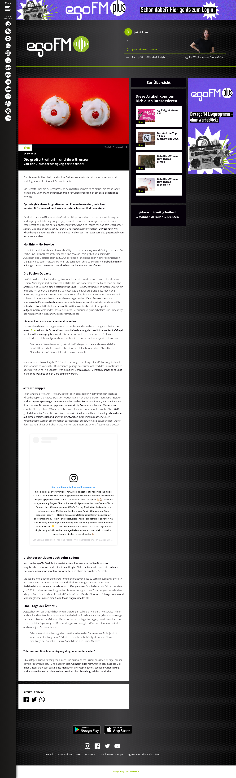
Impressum (91, 754)
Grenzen (173, 217)
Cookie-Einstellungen (112, 754)
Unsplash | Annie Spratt (113, 147)
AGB (78, 754)
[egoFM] (58, 56)
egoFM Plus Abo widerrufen (143, 754)
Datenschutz (65, 754)
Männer (144, 217)
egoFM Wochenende (196, 57)
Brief (33, 330)
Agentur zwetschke (130, 771)
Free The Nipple (64, 539)
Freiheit (170, 212)
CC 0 (125, 147)
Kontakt (50, 754)
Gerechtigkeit (151, 212)
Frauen (158, 217)
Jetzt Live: (141, 32)
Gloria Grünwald (219, 57)
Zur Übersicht (159, 82)
